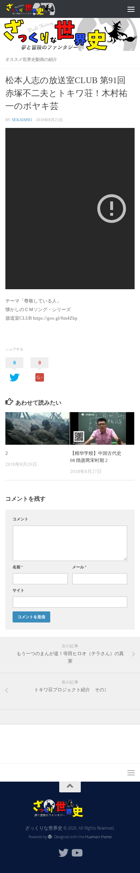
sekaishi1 (22, 120)
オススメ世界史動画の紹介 (31, 59)
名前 (18, 566)
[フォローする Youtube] (76, 853)
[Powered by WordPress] (50, 837)
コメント (20, 518)
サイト (18, 590)
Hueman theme (98, 836)
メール (79, 566)
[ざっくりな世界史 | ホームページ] (39, 9)
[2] (37, 428)
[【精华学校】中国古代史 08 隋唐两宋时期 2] (102, 428)
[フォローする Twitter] (64, 853)
